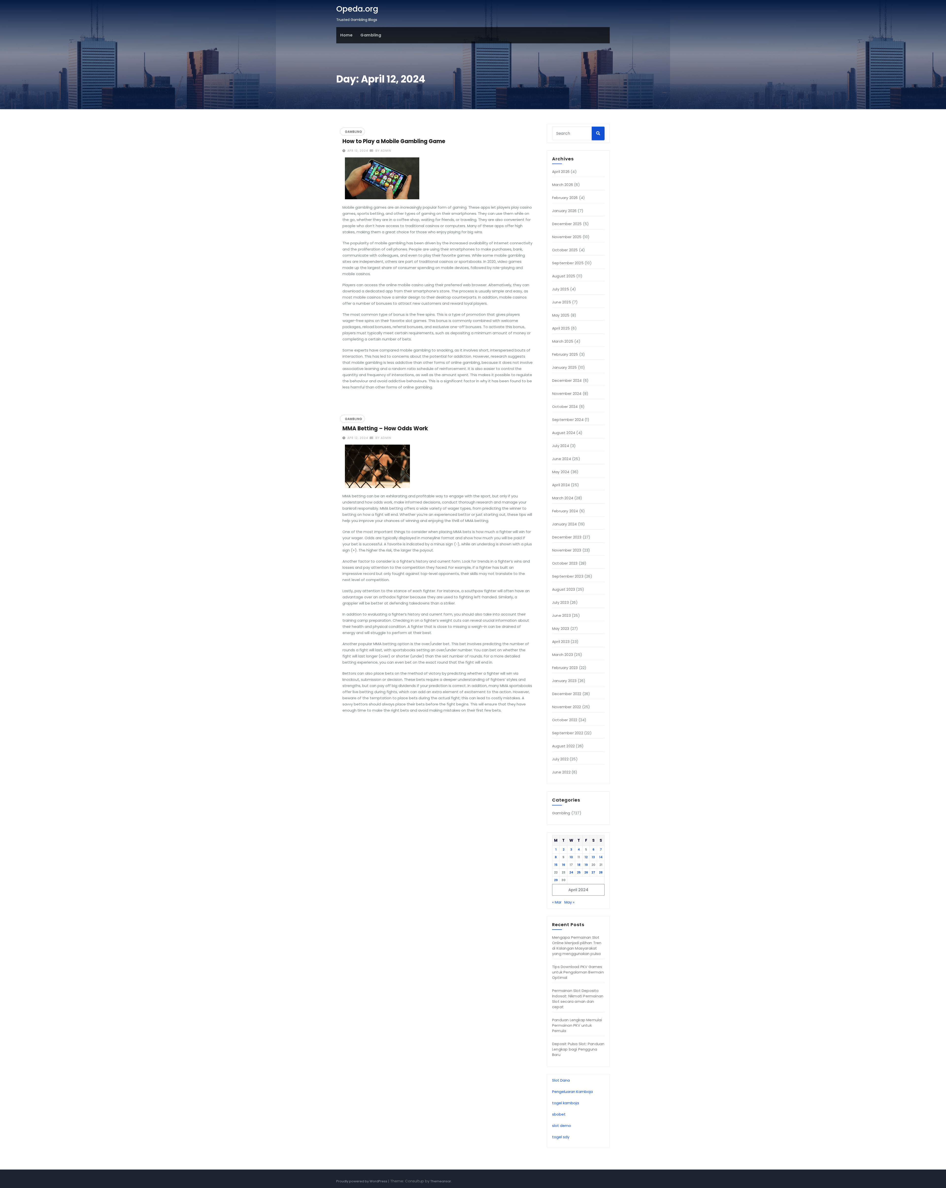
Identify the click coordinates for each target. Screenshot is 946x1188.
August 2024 (563, 432)
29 (556, 880)
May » (569, 902)
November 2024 (567, 393)
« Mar (556, 902)
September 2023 (567, 576)
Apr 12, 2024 (357, 151)
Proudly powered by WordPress (362, 1181)
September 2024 (568, 419)
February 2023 (565, 667)
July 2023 (560, 602)
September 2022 (567, 733)
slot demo (561, 1125)
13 (593, 857)
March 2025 (562, 341)
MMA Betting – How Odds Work (385, 428)
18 (578, 865)
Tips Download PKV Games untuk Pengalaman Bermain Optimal (578, 972)
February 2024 (565, 511)
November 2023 (566, 550)
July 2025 (560, 289)
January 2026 (564, 210)
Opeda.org (357, 8)
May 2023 (560, 628)
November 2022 (566, 706)
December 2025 (567, 223)
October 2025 (565, 249)
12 (586, 857)
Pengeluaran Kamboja (572, 1091)
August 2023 (563, 589)
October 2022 (564, 719)
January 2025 (564, 367)
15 (555, 865)
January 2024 (564, 524)
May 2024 (561, 471)
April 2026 (561, 171)
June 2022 (561, 772)
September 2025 (568, 263)
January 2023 (564, 680)
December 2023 (567, 537)
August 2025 (563, 276)
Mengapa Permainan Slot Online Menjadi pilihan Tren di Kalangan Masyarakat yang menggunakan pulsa (576, 945)
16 (563, 865)
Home (346, 35)
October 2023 (564, 563)
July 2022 (560, 759)
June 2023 (561, 615)
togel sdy (560, 1136)
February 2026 (565, 197)
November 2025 (567, 236)
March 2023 (562, 654)
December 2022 (566, 693)
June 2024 (561, 458)
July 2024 (560, 445)
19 (586, 865)
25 (579, 872)
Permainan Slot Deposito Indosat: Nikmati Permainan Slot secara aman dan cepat (577, 998)
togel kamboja (565, 1102)
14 (601, 857)
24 (571, 872)
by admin (382, 151)
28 (601, 872)
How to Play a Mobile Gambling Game (393, 141)
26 (586, 872)
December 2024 (567, 380)
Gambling (370, 35)
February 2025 (565, 354)
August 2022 (563, 746)
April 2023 (561, 641)
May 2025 (561, 315)
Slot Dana (561, 1080)
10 (571, 857)
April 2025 (561, 328)
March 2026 (562, 184)
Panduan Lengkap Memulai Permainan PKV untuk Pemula (577, 1025)
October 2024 (565, 406)
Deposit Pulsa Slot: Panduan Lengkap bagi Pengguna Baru (578, 1049)
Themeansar (440, 1181)
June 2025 (561, 302)
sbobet (559, 1114)
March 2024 (562, 498)
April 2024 (561, 484)
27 (593, 872)
